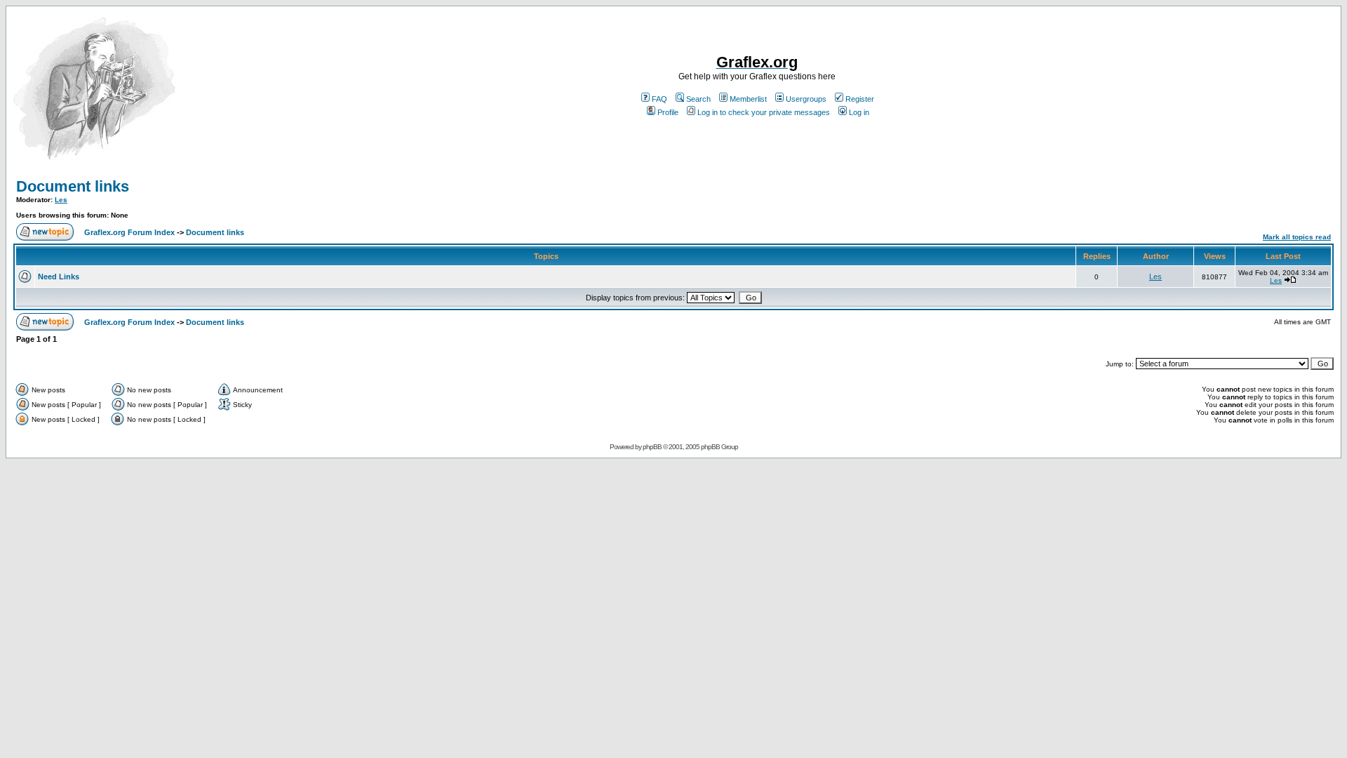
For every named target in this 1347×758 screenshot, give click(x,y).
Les (61, 200)
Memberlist (748, 99)
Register (859, 99)
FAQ (659, 99)
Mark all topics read (1297, 237)
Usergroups (806, 99)
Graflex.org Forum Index (129, 232)
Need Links (58, 276)
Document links (72, 186)
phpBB (652, 447)
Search (698, 99)
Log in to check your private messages (763, 112)
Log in (859, 112)
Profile (667, 112)
